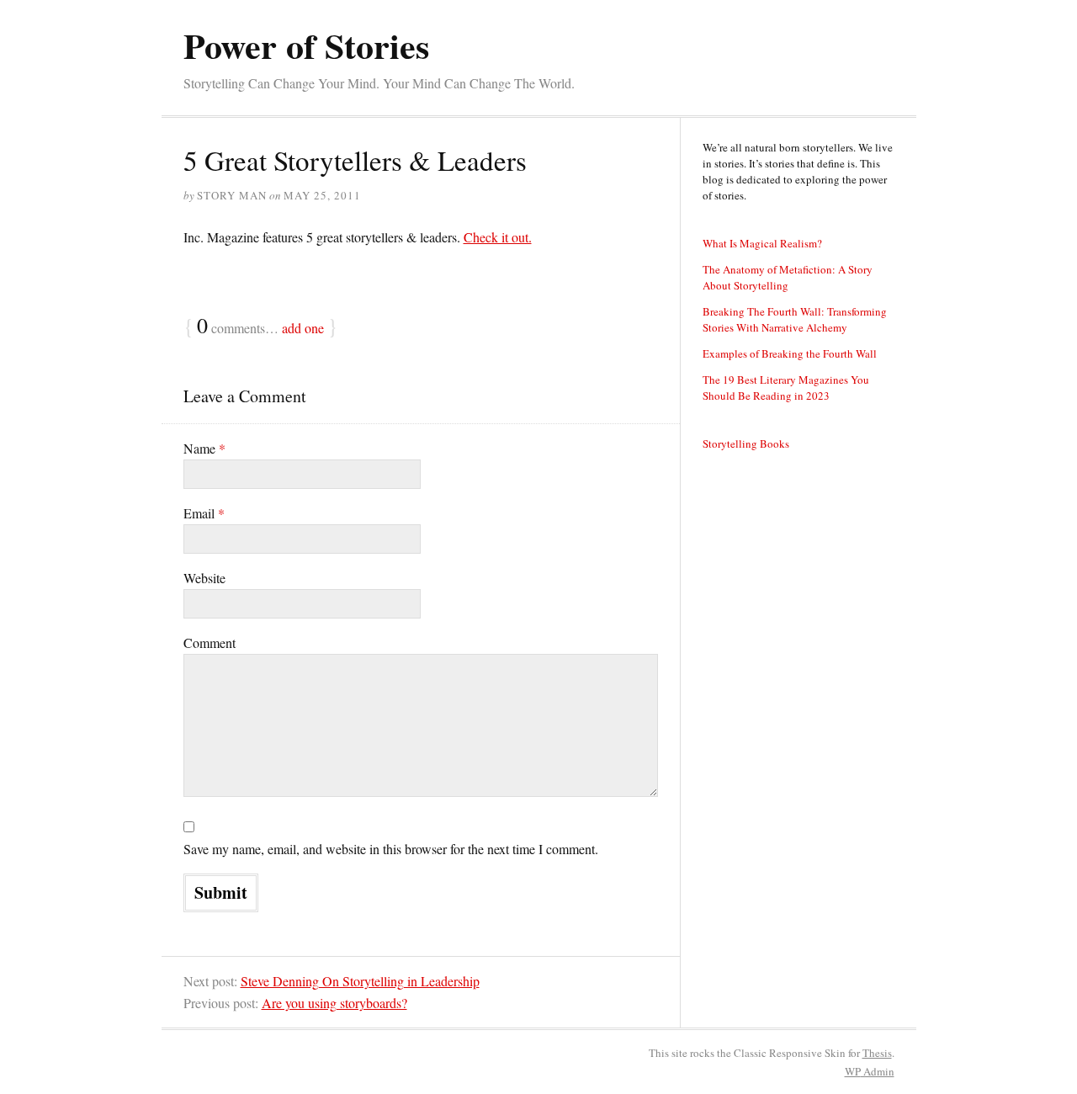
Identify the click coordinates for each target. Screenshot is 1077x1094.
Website (204, 578)
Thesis (877, 1052)
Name (204, 448)
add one (303, 328)
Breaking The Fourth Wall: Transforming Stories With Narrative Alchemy (795, 319)
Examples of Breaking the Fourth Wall (790, 353)
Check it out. (498, 237)
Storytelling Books (746, 443)
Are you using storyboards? (334, 1003)
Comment (209, 642)
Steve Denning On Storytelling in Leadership (360, 981)
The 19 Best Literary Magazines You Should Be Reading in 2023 (786, 387)
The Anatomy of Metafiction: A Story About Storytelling (788, 277)
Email (204, 513)
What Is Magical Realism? (762, 243)
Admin (869, 1071)
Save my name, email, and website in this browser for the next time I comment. (390, 849)
